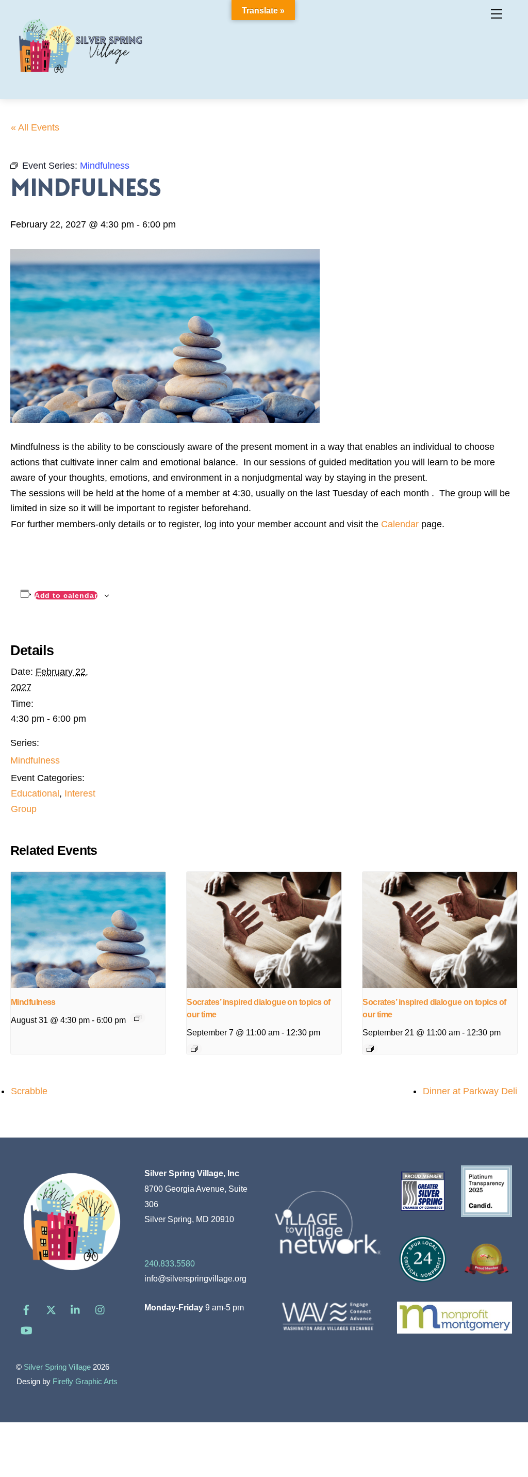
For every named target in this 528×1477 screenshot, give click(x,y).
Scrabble (29, 1091)
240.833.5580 (169, 1263)
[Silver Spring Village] (80, 79)
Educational (35, 793)
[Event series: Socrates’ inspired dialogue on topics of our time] (194, 1049)
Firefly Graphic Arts (85, 1381)
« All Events (35, 127)
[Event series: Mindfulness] (137, 1018)
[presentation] (88, 930)
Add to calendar (66, 595)
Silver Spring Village (57, 1367)
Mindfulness (35, 760)
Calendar (400, 524)
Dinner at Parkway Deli (470, 1091)
